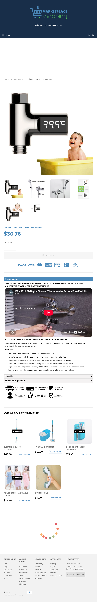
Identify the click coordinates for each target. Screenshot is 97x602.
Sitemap (22, 584)
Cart (93, 35)
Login (6, 567)
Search (22, 575)
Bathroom (18, 79)
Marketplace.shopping (13, 595)
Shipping (39, 578)
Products (23, 566)
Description (11, 279)
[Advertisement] (48, 57)
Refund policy (40, 575)
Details (9, 376)
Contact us (23, 572)
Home (6, 79)
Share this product (16, 380)
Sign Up (80, 575)
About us (23, 569)
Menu (7, 35)
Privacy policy (40, 572)
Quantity (8, 243)
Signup (53, 564)
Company (39, 564)
